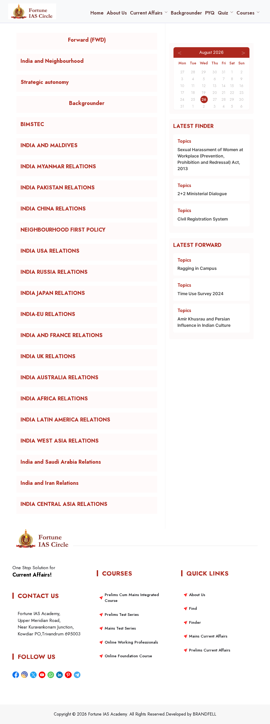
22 (232, 92)
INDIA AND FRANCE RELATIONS (62, 335)
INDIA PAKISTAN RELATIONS (58, 188)
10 (182, 85)
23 (241, 92)
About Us (117, 12)
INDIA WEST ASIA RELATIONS (60, 441)
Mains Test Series (120, 628)
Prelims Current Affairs (209, 650)
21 (223, 92)
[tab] (86, 41)
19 (204, 92)
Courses (245, 12)
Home (97, 12)
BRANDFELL (204, 714)
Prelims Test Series (122, 614)
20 (215, 92)
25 (193, 99)
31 (182, 106)
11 (193, 85)
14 (223, 85)
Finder (195, 622)
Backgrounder (186, 12)
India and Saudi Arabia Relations (61, 462)
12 (204, 85)
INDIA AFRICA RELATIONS (54, 399)
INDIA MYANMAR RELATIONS (58, 167)
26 (203, 99)
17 (182, 92)
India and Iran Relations (50, 483)
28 (223, 99)
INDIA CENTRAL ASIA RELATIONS (64, 504)
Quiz (223, 12)
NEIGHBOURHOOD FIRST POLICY (63, 230)
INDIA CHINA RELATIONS (53, 209)
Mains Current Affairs (208, 636)
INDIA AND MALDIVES (49, 145)
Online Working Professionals (131, 642)
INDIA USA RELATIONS (50, 251)
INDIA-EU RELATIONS (48, 314)
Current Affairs (146, 12)
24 (182, 99)
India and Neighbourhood (52, 61)
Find (193, 608)
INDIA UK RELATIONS (48, 356)
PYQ (210, 12)
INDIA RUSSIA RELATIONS (54, 272)
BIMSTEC (32, 124)
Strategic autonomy (45, 82)
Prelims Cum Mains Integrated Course (132, 598)
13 (214, 85)
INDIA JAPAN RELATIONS (53, 293)
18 (193, 92)
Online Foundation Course (128, 656)
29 (232, 99)
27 (215, 99)
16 (241, 85)
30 (241, 99)
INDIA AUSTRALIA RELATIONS (59, 378)
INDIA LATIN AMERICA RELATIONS (65, 420)
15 (232, 85)
